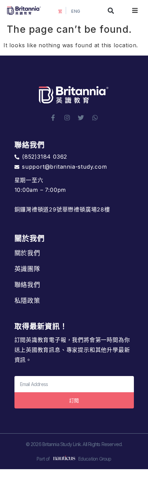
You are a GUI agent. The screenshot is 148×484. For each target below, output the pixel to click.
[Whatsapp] (95, 118)
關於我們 (27, 253)
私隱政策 (27, 300)
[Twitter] (81, 118)
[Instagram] (67, 118)
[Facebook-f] (53, 118)
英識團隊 (27, 269)
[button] (111, 10)
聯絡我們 (27, 284)
